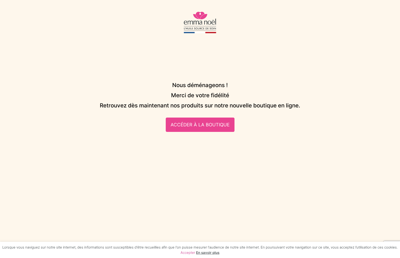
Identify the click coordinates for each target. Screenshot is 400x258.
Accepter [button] (188, 252)
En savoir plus (207, 252)
